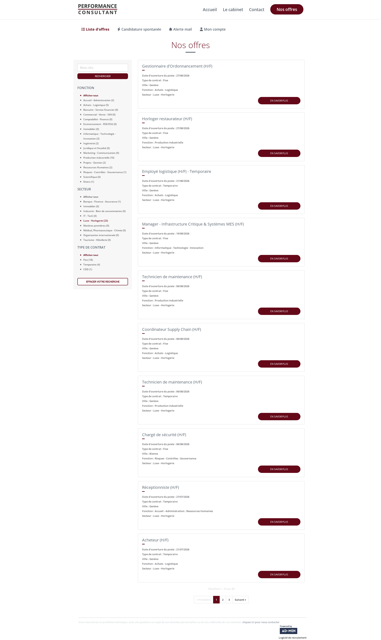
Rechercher (103, 76)
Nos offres (287, 9)
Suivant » (240, 599)
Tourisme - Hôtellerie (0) (97, 240)
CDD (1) (87, 269)
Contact (256, 9)
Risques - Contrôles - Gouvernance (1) (104, 172)
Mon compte (214, 29)
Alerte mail (182, 29)
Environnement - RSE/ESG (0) (100, 124)
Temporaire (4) (91, 264)
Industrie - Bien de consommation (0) (104, 211)
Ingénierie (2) (91, 143)
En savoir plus (279, 100)
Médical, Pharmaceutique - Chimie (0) (104, 230)
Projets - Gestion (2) (94, 162)
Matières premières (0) (96, 225)
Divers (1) (88, 181)
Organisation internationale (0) (101, 235)
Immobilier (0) (91, 129)
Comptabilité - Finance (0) (97, 119)
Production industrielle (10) (98, 157)
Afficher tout (90, 95)
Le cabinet (233, 9)
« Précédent (203, 599)
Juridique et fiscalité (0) (96, 148)
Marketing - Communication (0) (101, 153)
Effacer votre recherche (102, 281)
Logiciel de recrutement (293, 637)
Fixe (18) (88, 259)
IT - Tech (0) (90, 216)
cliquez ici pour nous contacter (261, 622)
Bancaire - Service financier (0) (100, 109)
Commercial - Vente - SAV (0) (99, 114)
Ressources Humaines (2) (97, 167)
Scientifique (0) (92, 177)
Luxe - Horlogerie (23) (95, 220)
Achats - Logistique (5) (96, 105)
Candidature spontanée (140, 29)
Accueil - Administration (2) (98, 100)
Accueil (210, 9)
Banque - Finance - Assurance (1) (102, 201)
